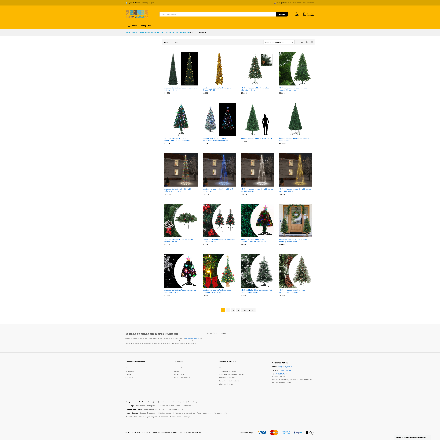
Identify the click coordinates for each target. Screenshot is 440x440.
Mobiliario (163, 402)
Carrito (176, 371)
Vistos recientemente (182, 377)
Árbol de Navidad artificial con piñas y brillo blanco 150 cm (255, 89)
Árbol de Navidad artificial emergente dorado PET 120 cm (217, 89)
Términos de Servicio (227, 377)
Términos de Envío (226, 384)
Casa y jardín (152, 402)
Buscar (282, 14)
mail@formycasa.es (285, 367)
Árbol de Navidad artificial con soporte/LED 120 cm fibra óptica (177, 139)
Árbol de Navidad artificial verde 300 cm (256, 138)
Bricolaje (172, 402)
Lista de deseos (180, 368)
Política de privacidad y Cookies (231, 374)
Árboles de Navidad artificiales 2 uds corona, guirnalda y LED (293, 240)
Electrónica (140, 406)
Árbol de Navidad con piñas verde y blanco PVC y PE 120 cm (292, 291)
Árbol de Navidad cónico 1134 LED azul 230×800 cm (218, 190)
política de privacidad (192, 338)
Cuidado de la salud (147, 413)
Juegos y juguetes (151, 417)
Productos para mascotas (198, 402)
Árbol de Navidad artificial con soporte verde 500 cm (294, 139)
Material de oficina (176, 409)
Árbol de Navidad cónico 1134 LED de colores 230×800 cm (178, 190)
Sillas (164, 409)
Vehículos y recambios (184, 406)
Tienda (128, 374)
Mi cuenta (223, 368)
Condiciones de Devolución (229, 381)
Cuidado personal (164, 413)
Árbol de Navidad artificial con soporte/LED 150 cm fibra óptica (215, 139)
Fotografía (151, 406)
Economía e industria (166, 406)
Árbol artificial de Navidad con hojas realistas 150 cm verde (293, 89)
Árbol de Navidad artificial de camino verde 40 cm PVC (178, 240)
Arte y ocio (138, 417)
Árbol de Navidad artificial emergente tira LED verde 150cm (180, 89)
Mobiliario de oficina (152, 409)
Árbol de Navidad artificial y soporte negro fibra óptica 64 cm (181, 291)
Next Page (248, 310)
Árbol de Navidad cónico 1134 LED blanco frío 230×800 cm (257, 190)
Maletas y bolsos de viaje (180, 417)
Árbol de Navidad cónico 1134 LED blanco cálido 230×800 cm (295, 190)
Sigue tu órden (179, 374)
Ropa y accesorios (204, 413)
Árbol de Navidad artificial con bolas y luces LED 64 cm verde (217, 291)
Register (311, 15)
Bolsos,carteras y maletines (184, 413)
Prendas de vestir (220, 413)
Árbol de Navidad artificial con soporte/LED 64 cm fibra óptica (253, 240)
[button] (293, 135)
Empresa (128, 368)
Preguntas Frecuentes (227, 371)
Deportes (182, 402)
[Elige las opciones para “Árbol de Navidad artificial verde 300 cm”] (255, 135)
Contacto (129, 377)
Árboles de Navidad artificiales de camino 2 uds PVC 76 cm (219, 240)
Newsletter (129, 371)
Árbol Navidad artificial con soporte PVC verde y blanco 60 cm (256, 291)
